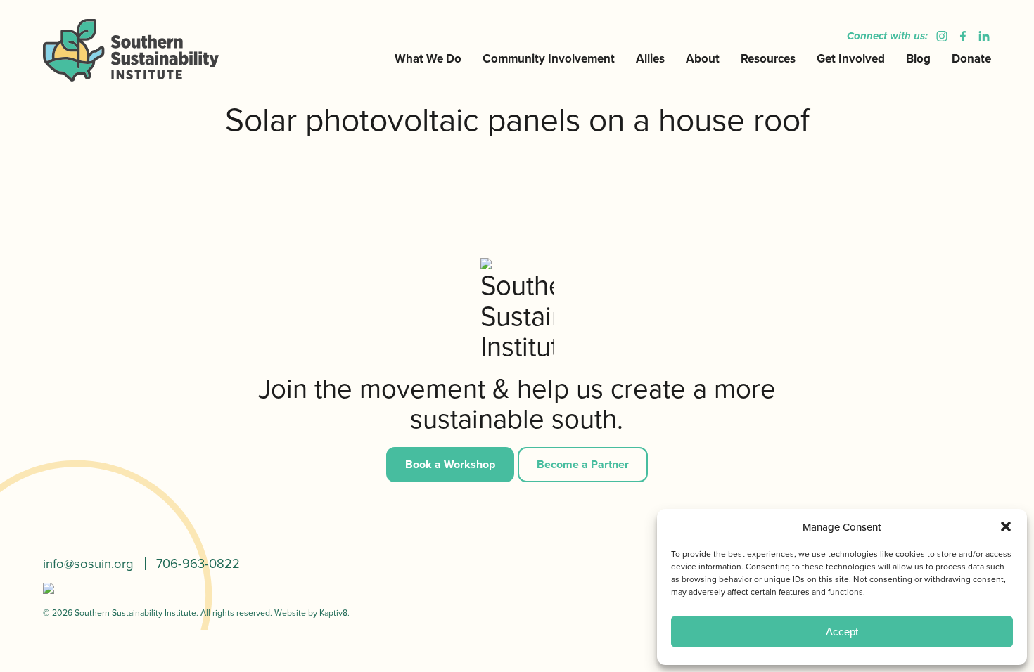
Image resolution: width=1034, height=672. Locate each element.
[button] (1006, 526)
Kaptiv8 (333, 613)
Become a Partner (583, 464)
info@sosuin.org (88, 563)
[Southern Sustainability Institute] (151, 50)
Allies (650, 58)
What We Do (428, 58)
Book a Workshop (450, 464)
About (703, 58)
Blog (918, 58)
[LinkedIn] (980, 36)
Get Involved (851, 58)
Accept (842, 632)
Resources (768, 58)
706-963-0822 (198, 563)
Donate (971, 58)
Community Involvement (549, 58)
